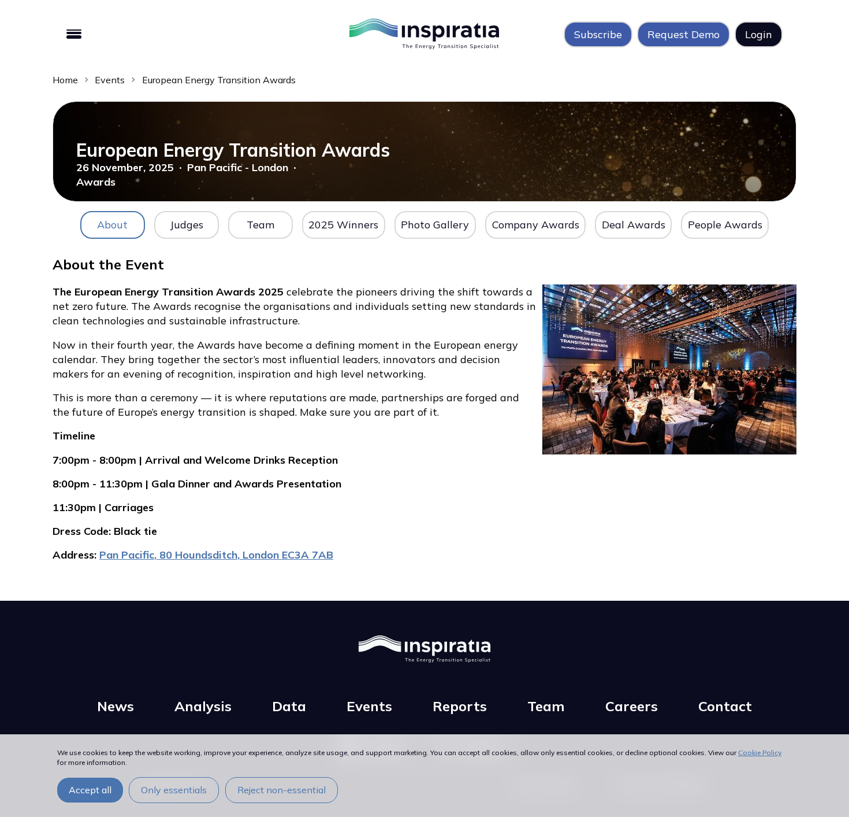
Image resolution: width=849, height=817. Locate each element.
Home (65, 80)
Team (260, 224)
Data (289, 706)
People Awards (725, 224)
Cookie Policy (759, 752)
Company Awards (535, 224)
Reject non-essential (281, 790)
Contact (725, 706)
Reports (460, 706)
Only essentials (174, 790)
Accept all (90, 790)
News (115, 706)
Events (110, 80)
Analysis (203, 706)
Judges (186, 224)
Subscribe (598, 34)
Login (758, 34)
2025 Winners (343, 224)
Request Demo (683, 34)
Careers (631, 706)
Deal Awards (633, 224)
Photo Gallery (435, 224)
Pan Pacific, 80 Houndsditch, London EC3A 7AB (216, 554)
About (112, 224)
